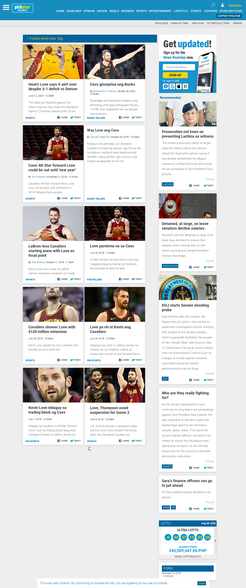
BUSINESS (127, 11)
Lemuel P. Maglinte (99, 137)
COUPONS (210, 11)
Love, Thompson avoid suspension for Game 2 (109, 410)
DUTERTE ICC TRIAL (218, 23)
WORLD (114, 11)
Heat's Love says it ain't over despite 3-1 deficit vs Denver (52, 86)
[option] (188, 541)
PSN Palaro (94, 279)
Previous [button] (160, 541)
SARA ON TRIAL (180, 23)
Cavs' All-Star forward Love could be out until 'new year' (52, 167)
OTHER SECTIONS (230, 11)
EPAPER (237, 23)
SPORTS (141, 11)
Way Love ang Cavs (103, 130)
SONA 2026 (161, 23)
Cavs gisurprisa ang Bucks (112, 84)
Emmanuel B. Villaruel (104, 91)
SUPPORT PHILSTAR (229, 16)
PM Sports (94, 360)
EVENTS (196, 11)
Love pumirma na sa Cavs (112, 246)
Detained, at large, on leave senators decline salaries (185, 226)
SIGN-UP (175, 75)
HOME (60, 11)
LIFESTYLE (181, 11)
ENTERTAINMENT (160, 11)
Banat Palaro (96, 117)
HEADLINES (73, 11)
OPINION (89, 11)
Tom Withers (38, 177)
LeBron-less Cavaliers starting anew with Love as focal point (51, 251)
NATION (102, 11)
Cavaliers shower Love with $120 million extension (51, 329)
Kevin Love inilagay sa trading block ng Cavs (47, 410)
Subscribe (235, 5)
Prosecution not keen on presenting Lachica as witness (188, 134)
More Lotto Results (188, 556)
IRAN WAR (198, 23)
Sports (30, 117)
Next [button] (215, 541)
